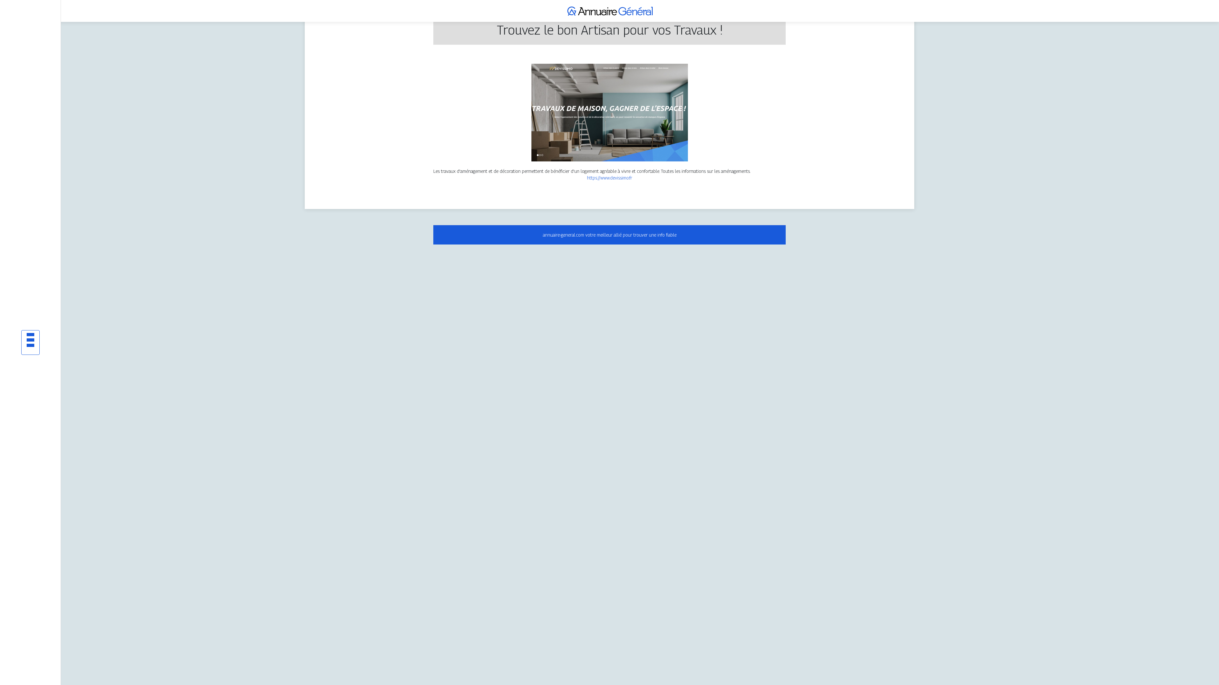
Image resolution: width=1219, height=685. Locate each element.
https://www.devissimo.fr (609, 177)
